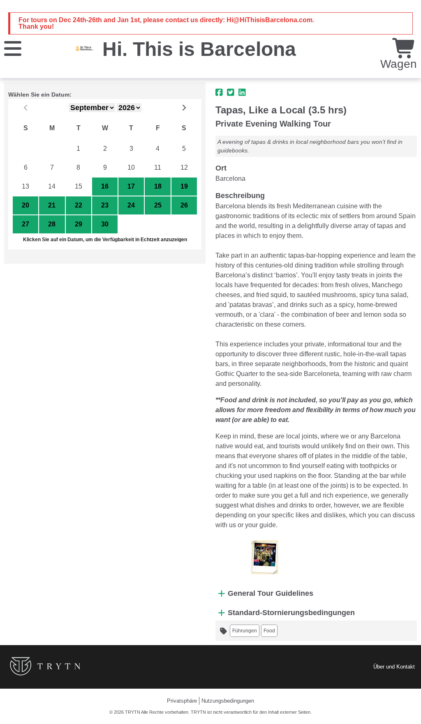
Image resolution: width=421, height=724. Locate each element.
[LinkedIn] (242, 92)
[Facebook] (219, 92)
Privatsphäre (182, 701)
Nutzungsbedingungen (227, 701)
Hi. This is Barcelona (199, 49)
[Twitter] (230, 92)
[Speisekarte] (12, 47)
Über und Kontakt (394, 667)
